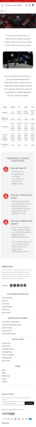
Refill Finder (6, 376)
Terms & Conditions (8, 355)
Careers (4, 379)
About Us (5, 301)
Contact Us (5, 309)
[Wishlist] (26, 5)
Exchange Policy (7, 352)
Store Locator (6, 312)
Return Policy (6, 360)
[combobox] (18, 11)
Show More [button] (5, 423)
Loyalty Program (7, 306)
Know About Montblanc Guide (11, 325)
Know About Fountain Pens (11, 322)
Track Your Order (7, 298)
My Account (5, 303)
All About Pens (6, 330)
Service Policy (6, 346)
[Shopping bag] (29, 5)
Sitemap (4, 382)
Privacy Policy (6, 343)
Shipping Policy (7, 358)
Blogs (4, 370)
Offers (4, 373)
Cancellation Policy (8, 349)
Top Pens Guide (7, 328)
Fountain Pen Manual (9, 333)
